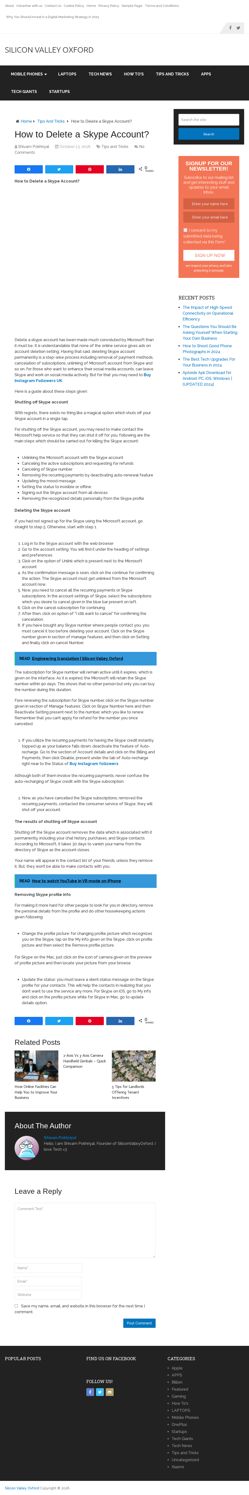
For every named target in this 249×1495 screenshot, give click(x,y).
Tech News (100, 74)
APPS (206, 74)
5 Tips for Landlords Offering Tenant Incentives (128, 1092)
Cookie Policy (74, 6)
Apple (177, 1368)
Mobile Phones (27, 74)
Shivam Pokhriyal (33, 146)
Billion (177, 1382)
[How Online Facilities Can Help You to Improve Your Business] (36, 1066)
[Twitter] (100, 1392)
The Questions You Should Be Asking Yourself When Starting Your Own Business (210, 332)
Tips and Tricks (172, 74)
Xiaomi (178, 1467)
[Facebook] (90, 1392)
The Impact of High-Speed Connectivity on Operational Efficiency (208, 313)
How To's (180, 1403)
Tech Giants (24, 91)
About (9, 6)
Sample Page (132, 6)
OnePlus (179, 1424)
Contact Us (53, 6)
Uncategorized (185, 1460)
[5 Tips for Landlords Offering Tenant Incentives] (134, 1066)
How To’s (134, 74)
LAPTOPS (67, 74)
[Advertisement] (213, 435)
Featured (180, 1389)
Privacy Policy (108, 6)
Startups (59, 91)
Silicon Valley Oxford (49, 50)
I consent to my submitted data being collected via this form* (204, 236)
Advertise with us (29, 6)
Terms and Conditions (162, 6)
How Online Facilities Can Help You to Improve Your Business (36, 1092)
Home (91, 6)
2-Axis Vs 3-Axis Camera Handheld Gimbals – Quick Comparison (84, 1061)
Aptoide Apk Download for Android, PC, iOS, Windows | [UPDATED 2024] (207, 378)
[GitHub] (110, 1392)
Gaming (179, 1396)
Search (208, 134)
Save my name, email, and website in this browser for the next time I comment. (80, 1309)
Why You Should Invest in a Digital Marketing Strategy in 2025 (52, 17)
